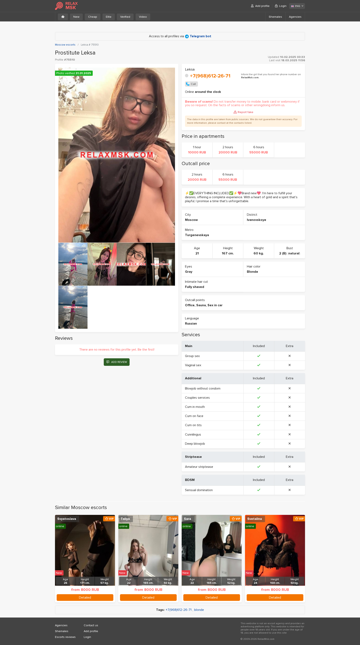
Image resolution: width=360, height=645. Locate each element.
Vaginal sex (193, 365)
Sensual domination (199, 490)
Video (143, 17)
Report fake (245, 112)
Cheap (92, 17)
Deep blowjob (195, 444)
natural (293, 253)
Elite (108, 17)
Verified (125, 17)
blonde (199, 610)
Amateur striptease (199, 467)
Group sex (192, 356)
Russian (191, 323)
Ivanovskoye (256, 220)
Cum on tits (193, 425)
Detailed (85, 597)
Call (193, 84)
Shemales (275, 17)
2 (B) (282, 253)
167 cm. (228, 253)
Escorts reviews (65, 637)
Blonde (252, 272)
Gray (188, 272)
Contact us (91, 625)
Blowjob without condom (202, 388)
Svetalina (254, 519)
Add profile (262, 6)
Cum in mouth (195, 407)
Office (190, 305)
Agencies (295, 17)
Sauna (201, 305)
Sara (187, 519)
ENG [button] (297, 6)
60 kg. (259, 253)
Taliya (125, 519)
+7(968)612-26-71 (210, 76)
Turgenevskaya (197, 235)
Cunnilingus (193, 434)
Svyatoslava (66, 519)
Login (282, 6)
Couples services (197, 398)
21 (197, 253)
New (76, 17)
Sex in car (215, 305)
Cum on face (194, 416)
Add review (119, 362)
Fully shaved (194, 287)
